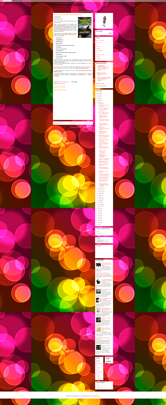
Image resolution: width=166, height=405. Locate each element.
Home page (73, 123)
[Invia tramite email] (71, 81)
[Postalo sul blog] (73, 81)
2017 (99, 213)
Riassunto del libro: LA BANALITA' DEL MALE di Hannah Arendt (106, 309)
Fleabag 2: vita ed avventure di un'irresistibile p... (102, 151)
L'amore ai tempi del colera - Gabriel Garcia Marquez (103, 124)
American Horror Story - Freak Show (106, 290)
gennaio (100, 205)
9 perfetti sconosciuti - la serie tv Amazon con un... (103, 181)
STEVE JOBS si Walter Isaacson (103, 165)
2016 (99, 215)
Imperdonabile (101, 110)
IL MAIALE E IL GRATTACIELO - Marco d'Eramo (103, 128)
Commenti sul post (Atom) (75, 127)
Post (99, 231)
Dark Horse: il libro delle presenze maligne (103, 109)
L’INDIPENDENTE (101, 66)
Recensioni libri (99, 50)
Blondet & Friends (101, 72)
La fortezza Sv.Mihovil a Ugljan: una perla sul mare (103, 144)
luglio (100, 195)
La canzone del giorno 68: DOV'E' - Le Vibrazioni (103, 159)
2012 (99, 222)
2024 (99, 96)
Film (97, 44)
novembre (101, 188)
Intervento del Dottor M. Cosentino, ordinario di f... (103, 168)
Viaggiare (98, 56)
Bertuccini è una (64, 33)
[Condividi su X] (74, 81)
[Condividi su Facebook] (75, 81)
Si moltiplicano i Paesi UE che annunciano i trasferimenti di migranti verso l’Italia (103, 68)
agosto (100, 193)
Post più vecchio (88, 123)
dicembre (101, 103)
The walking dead (61, 25)
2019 (99, 209)
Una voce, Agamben (101, 85)
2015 (99, 217)
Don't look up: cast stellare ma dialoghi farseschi (102, 116)
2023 (99, 98)
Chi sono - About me (100, 40)
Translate (106, 241)
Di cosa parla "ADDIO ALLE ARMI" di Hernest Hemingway (103, 185)
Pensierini (98, 48)
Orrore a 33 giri (100, 83)
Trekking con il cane (100, 54)
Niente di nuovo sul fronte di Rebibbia (103, 106)
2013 (99, 220)
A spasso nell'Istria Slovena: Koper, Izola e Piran (106, 329)
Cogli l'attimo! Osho (102, 138)
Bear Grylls (61, 29)
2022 (99, 100)
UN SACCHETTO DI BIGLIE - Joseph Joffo (103, 162)
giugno (100, 197)
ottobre (100, 189)
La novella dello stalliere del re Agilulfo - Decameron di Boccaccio (106, 299)
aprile (100, 200)
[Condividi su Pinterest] (76, 81)
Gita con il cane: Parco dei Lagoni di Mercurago (103, 177)
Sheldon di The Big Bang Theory (82, 68)
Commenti (100, 233)
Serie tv (97, 52)
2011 (99, 224)
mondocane (98, 58)
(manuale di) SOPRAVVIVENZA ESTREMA (102, 155)
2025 (99, 94)
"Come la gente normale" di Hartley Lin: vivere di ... (103, 120)
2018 (99, 211)
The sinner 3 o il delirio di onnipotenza (103, 140)
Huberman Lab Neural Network (104, 77)
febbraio (100, 204)
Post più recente (57, 123)
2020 (99, 208)
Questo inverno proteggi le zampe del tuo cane (103, 175)
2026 (99, 93)
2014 (99, 218)
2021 (99, 102)
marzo (100, 202)
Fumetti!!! (98, 46)
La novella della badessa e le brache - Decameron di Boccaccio (106, 280)
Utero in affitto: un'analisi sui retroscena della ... (103, 113)
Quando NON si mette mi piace (102, 272)
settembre (101, 191)
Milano (97, 369)
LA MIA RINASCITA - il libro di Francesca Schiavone (102, 132)
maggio (100, 198)
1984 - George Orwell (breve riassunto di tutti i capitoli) (106, 264)
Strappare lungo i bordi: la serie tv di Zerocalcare (103, 136)
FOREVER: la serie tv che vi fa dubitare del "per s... (103, 148)
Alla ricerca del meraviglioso (69, 4)
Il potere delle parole (61, 83)
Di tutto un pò (99, 42)
